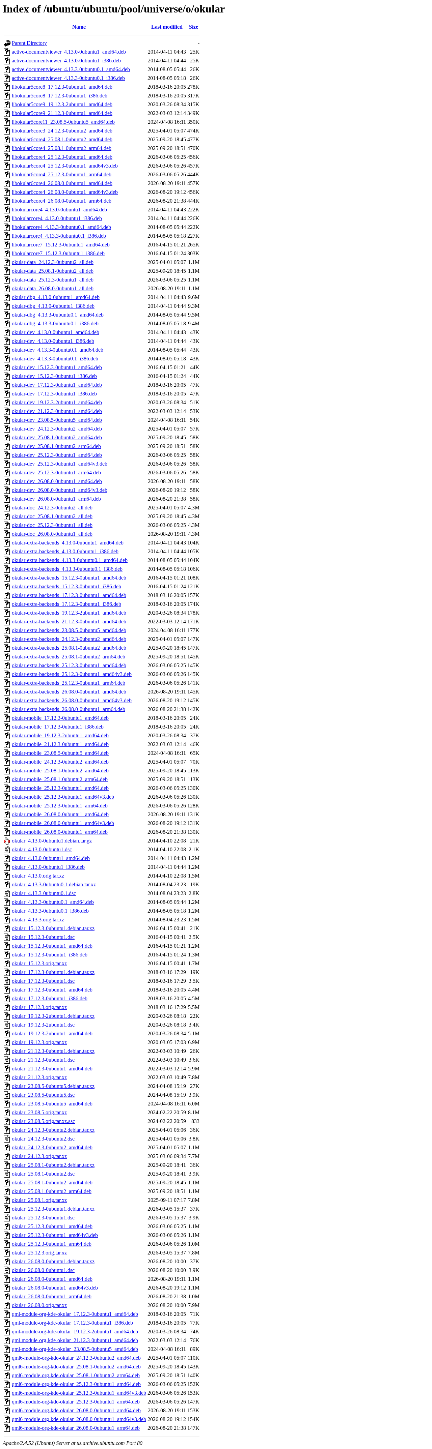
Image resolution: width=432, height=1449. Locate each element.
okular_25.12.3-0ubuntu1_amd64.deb (52, 1226)
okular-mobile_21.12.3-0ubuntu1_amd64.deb (60, 744)
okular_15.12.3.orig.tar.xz (39, 963)
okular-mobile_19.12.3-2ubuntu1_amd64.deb (60, 735)
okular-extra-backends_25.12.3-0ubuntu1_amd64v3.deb (72, 674)
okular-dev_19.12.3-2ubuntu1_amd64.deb (57, 402)
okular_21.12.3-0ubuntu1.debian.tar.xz (53, 1051)
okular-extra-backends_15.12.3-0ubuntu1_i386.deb (66, 586)
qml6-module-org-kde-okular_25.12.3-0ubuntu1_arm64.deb (76, 1401)
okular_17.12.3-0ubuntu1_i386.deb (49, 998)
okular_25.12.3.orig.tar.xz (39, 1252)
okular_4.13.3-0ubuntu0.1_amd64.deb (53, 902)
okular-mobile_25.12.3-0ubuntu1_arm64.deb (60, 805)
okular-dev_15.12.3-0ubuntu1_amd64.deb (57, 367)
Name (79, 27)
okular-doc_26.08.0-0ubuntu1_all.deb (52, 534)
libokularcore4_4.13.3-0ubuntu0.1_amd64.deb (61, 227)
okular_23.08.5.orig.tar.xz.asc (43, 1121)
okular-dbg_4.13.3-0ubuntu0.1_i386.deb (55, 323)
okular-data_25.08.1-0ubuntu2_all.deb (52, 271)
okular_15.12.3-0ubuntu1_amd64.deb (52, 946)
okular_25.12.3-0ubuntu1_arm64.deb (51, 1244)
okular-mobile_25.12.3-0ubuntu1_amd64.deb (60, 788)
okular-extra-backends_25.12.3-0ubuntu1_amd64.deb (69, 665)
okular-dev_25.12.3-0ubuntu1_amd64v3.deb (59, 464)
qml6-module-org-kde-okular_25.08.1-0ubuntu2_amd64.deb (76, 1366)
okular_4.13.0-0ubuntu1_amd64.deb (51, 858)
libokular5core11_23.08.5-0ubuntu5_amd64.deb (63, 122)
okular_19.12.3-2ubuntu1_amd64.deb (52, 1033)
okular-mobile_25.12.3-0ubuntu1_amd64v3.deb (63, 797)
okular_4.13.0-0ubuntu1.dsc (42, 849)
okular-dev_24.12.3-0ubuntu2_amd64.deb (57, 429)
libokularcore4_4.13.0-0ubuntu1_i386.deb (57, 218)
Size (193, 27)
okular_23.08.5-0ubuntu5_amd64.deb (52, 1103)
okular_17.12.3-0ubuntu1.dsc (43, 981)
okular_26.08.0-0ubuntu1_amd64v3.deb (55, 1288)
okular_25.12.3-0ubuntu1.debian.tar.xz (53, 1209)
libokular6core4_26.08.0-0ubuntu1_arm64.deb (61, 201)
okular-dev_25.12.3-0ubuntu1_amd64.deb (57, 455)
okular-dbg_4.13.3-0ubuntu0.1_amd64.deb (58, 315)
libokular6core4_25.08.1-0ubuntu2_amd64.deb (62, 139)
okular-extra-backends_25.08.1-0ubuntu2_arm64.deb (68, 656)
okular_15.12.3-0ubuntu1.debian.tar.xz (53, 928)
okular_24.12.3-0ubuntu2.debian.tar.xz (53, 1130)
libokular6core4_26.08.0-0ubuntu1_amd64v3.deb (65, 192)
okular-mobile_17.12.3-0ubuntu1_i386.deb (58, 727)
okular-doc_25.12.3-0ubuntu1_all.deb (52, 525)
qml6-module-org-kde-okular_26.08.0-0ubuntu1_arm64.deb (76, 1428)
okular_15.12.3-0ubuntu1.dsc (43, 937)
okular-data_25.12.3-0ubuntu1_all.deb (52, 280)
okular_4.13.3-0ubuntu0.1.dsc (44, 893)
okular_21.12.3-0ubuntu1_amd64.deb (52, 1068)
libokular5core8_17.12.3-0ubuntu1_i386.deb (59, 95)
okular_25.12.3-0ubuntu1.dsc (43, 1217)
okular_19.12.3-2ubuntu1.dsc (43, 1025)
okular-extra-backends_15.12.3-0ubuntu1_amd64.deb (69, 578)
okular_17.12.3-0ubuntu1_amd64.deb (52, 990)
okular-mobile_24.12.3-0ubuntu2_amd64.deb (60, 762)
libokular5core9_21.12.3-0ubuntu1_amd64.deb (62, 113)
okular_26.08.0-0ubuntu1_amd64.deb (52, 1279)
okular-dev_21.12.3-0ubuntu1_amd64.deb (57, 411)
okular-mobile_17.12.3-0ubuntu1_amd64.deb (60, 718)
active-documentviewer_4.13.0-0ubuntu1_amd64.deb (69, 52)
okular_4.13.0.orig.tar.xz (38, 876)
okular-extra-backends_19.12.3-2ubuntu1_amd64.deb (69, 613)
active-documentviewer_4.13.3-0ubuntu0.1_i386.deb (68, 78)
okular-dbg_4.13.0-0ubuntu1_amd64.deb (56, 297)
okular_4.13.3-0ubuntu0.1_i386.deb (50, 911)
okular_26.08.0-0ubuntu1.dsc (43, 1270)
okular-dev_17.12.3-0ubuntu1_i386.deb (54, 393)
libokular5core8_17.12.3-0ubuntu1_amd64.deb (62, 87)
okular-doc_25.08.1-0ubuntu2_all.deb (52, 516)
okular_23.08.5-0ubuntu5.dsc (43, 1095)
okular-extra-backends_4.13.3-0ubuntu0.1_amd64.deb (70, 560)
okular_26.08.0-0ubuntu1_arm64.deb (51, 1296)
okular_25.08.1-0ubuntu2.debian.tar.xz (53, 1165)
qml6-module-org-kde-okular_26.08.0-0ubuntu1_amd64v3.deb (79, 1419)
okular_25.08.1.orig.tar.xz (39, 1200)
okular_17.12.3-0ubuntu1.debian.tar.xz (53, 972)
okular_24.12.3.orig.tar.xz (39, 1156)
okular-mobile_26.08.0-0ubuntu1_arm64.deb (60, 832)
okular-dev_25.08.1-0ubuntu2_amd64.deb (57, 437)
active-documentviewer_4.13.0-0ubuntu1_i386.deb (66, 60)
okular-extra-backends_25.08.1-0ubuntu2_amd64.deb (69, 648)
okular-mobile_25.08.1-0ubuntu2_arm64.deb (60, 779)
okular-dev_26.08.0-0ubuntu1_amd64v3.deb (59, 490)
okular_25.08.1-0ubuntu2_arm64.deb (51, 1191)
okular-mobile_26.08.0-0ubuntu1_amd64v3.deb (63, 823)
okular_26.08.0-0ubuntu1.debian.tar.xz (53, 1261)
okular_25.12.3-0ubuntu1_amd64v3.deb (55, 1235)
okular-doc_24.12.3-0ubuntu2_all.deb (52, 507)
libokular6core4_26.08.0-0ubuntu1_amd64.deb (62, 183)
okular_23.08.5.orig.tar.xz (39, 1112)
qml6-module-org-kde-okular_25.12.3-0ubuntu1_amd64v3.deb (79, 1393)
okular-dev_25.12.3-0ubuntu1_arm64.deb (56, 472)
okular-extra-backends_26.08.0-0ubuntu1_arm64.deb (68, 709)
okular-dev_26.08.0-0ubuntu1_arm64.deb (56, 499)
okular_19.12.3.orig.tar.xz (39, 1042)
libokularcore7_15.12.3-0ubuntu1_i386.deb (58, 253)
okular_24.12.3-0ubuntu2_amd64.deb (52, 1147)
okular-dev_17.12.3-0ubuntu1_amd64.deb (57, 385)
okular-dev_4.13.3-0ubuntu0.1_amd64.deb (57, 350)
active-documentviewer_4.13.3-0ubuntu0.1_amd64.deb (71, 69)
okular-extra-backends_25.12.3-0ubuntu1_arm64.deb (68, 683)
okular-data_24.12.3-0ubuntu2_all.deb (52, 262)
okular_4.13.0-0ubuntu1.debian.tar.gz (52, 841)
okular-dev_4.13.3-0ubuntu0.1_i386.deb (55, 358)
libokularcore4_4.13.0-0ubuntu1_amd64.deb (59, 209)
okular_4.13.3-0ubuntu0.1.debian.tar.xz (54, 884)
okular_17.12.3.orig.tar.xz (39, 1007)
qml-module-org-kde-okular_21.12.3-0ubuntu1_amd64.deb (75, 1340)
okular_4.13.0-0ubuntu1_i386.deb (48, 867)
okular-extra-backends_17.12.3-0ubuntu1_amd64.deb (69, 595)
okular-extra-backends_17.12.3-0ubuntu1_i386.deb (66, 604)
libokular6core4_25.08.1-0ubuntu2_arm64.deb (61, 148)
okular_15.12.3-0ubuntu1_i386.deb (49, 954)
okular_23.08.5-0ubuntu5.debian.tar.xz (53, 1086)
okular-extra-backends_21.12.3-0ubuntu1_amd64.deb (69, 621)
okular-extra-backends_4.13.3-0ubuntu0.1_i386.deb (67, 569)
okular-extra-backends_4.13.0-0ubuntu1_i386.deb (65, 551)
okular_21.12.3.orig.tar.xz (39, 1077)
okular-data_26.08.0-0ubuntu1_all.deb (52, 288)
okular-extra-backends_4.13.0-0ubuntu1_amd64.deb (68, 542)
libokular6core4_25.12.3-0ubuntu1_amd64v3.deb (65, 166)
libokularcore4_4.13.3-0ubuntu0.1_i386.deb (59, 236)
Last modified (167, 27)
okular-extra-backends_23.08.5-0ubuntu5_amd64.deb (69, 630)
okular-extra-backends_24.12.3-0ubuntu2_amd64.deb (69, 639)
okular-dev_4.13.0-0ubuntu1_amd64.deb (55, 332)
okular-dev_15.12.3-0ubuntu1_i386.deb (54, 376)
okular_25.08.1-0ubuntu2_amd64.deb (52, 1182)
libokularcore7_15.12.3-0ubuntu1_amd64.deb (61, 244)
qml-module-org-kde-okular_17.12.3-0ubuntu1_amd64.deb (75, 1314)
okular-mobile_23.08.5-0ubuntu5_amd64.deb (60, 753)
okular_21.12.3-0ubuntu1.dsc (43, 1060)
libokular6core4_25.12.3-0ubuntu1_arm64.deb (61, 174)
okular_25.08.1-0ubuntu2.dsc (43, 1174)
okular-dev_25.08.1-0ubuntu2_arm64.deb (56, 446)
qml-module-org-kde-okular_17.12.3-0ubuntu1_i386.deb (72, 1323)
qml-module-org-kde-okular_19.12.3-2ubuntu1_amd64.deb (75, 1331)
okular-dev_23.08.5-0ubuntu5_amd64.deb (57, 420)
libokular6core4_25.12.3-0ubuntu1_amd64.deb (62, 157)
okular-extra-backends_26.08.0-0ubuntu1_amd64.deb (69, 691)
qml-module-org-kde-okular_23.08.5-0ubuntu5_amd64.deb (75, 1349)
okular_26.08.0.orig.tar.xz (39, 1305)
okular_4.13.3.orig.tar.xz (38, 919)
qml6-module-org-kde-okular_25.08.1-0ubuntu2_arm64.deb (76, 1375)
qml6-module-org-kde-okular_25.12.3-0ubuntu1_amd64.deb (76, 1384)
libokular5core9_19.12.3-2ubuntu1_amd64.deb (62, 104)
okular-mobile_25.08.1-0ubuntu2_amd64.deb (60, 770)
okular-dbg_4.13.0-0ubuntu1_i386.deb (53, 306)
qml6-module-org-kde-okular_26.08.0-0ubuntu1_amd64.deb (76, 1410)
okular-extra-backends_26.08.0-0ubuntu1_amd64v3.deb (72, 700)
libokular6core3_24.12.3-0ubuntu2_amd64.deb (62, 131)
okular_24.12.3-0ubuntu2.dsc (43, 1139)
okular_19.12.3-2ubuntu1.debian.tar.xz (53, 1016)
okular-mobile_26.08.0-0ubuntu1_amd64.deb (60, 814)
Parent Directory (29, 43)
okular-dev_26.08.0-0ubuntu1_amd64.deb (57, 481)
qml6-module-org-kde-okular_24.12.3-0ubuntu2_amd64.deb (76, 1358)
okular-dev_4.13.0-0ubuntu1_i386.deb (53, 341)
